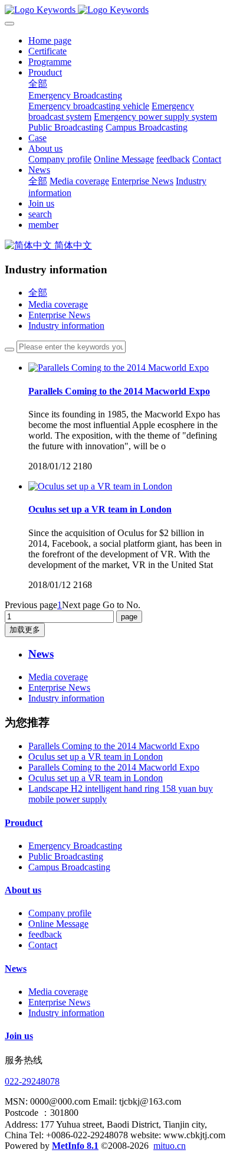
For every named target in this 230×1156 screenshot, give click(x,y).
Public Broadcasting (65, 856)
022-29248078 (32, 1081)
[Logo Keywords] (115, 10)
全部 (37, 84)
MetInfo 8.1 (75, 1146)
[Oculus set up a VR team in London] (100, 486)
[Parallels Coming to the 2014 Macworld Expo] (118, 368)
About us (23, 890)
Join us (19, 1036)
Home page (49, 40)
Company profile (59, 913)
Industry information (66, 326)
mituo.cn (169, 1146)
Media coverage (58, 304)
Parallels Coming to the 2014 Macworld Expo (113, 746)
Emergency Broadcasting (75, 846)
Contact (42, 945)
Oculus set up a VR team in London (95, 757)
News (16, 969)
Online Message (58, 924)
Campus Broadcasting (69, 867)
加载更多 (24, 629)
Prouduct (23, 823)
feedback (45, 934)
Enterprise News (59, 315)
